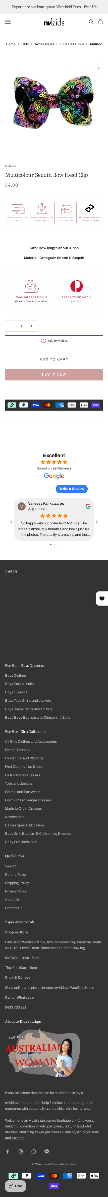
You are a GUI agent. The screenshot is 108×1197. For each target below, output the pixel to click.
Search (10, 866)
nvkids (10, 165)
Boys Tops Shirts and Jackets (28, 700)
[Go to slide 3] (58, 544)
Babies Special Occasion (24, 825)
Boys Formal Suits (19, 684)
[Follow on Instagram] (20, 1151)
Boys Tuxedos (16, 692)
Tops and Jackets (18, 783)
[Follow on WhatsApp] (33, 1151)
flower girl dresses (49, 1132)
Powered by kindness (63, 1164)
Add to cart (54, 359)
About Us (12, 900)
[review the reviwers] (87, 506)
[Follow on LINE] (46, 1151)
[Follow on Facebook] (7, 1151)
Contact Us (13, 908)
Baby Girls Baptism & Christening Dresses (38, 834)
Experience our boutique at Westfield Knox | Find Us (54, 7)
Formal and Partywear (22, 792)
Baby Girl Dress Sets (21, 842)
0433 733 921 (15, 1007)
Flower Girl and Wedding (24, 758)
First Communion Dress (23, 766)
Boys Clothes (15, 675)
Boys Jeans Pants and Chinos (28, 709)
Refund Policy (16, 875)
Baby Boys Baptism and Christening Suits (37, 717)
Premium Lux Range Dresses (28, 800)
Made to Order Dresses (23, 808)
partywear (55, 1126)
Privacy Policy (16, 891)
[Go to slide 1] (50, 544)
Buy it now (53, 374)
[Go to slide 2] (54, 544)
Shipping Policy (17, 883)
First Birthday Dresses (22, 775)
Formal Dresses (17, 750)
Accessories (14, 817)
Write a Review (71, 489)
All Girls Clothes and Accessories (31, 741)
